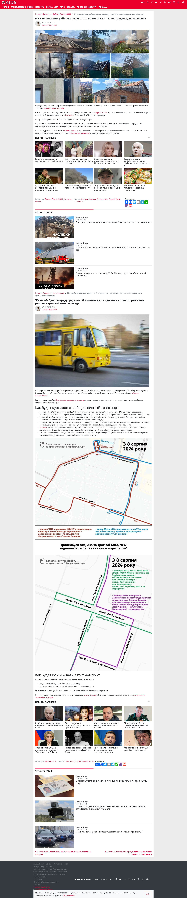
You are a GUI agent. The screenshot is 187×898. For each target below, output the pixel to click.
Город (6, 7)
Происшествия (18, 7)
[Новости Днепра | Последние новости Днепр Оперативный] (9, 2)
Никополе (69, 115)
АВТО (62, 7)
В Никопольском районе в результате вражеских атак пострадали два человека (128, 853)
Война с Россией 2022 (62, 14)
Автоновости (58, 293)
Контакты (106, 879)
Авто (91, 761)
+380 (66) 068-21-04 (41, 887)
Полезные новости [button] (86, 7)
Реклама (103, 7)
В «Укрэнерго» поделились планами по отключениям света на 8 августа (62, 853)
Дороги (78, 761)
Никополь (79, 202)
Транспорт (69, 761)
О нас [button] (95, 879)
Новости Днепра (42, 14)
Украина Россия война (98, 199)
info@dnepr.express (44, 890)
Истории (39, 7)
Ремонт (85, 761)
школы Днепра (90, 695)
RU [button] (142, 2)
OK (147, 894)
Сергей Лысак (101, 112)
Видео (30, 7)
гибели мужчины (71, 131)
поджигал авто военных (79, 133)
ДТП (56, 7)
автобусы (43, 427)
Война (49, 7)
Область (71, 7)
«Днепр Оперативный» (54, 108)
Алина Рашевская (49, 25)
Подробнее (68, 895)
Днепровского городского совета (69, 400)
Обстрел (84, 199)
